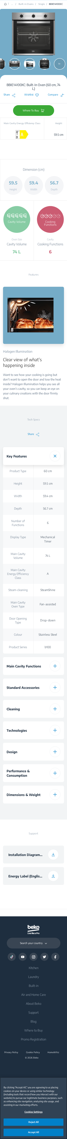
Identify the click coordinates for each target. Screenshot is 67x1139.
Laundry (33, 977)
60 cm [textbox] (48, 471)
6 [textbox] (48, 523)
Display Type (18, 537)
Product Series (18, 647)
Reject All (33, 1122)
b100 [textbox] (48, 647)
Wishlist (28, 94)
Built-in (33, 986)
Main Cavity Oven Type (18, 604)
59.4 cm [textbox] (48, 496)
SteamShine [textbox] (47, 590)
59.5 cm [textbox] (48, 483)
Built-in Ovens (26, 4)
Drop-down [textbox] (47, 620)
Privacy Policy (11, 1052)
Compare (53, 94)
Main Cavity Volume (18, 556)
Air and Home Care (33, 995)
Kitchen (33, 968)
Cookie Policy (33, 1052)
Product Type (18, 471)
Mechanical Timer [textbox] (48, 539)
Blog (33, 1021)
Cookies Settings (33, 1111)
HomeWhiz (53, 1052)
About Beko (33, 1003)
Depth (18, 508)
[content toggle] (55, 456)
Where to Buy (33, 1030)
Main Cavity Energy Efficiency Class (18, 574)
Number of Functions (18, 523)
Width (18, 496)
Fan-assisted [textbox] (48, 604)
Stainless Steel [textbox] (48, 634)
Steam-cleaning (18, 590)
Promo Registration (33, 1039)
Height (18, 483)
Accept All (33, 1132)
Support (33, 1012)
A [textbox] (48, 573)
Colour (18, 634)
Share (7, 94)
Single (41, 4)
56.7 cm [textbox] (48, 508)
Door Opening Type (18, 620)
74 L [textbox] (47, 555)
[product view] (14, 64)
